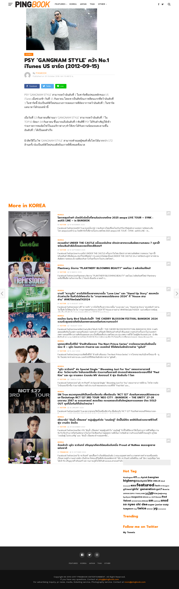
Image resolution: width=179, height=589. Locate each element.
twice (141, 508)
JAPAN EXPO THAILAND (134, 493)
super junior (155, 504)
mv (150, 497)
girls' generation (144, 489)
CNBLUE (156, 481)
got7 (159, 489)
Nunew (158, 497)
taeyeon (128, 508)
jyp (151, 492)
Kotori (63, 225)
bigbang (129, 480)
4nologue (128, 477)
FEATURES (60, 4)
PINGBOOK (41, 73)
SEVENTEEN (136, 501)
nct (153, 496)
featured (145, 485)
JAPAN (83, 4)
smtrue (157, 501)
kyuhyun (127, 497)
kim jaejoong (160, 493)
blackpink (141, 480)
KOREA (73, 4)
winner (150, 509)
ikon (164, 489)
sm (151, 500)
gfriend (127, 489)
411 (135, 477)
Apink (144, 477)
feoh (157, 485)
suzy (166, 504)
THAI (92, 4)
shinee (144, 501)
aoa (138, 477)
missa (145, 497)
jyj (146, 493)
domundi (126, 486)
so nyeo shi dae (135, 504)
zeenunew (162, 509)
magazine (136, 497)
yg (155, 508)
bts (150, 481)
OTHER (101, 4)
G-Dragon (164, 486)
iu (168, 489)
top (135, 509)
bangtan (153, 477)
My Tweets (129, 532)
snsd (164, 500)
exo (133, 485)
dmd (163, 481)
